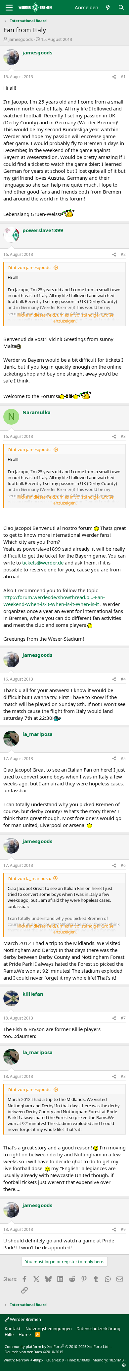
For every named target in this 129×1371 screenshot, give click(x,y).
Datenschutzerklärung (98, 1328)
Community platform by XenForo (57, 1346)
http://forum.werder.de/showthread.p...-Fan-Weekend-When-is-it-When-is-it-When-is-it (54, 600)
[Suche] (121, 7)
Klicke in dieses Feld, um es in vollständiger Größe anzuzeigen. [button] (65, 318)
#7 (123, 1018)
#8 (123, 1076)
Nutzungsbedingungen (48, 1328)
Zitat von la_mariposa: (29, 878)
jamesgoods (21, 39)
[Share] (114, 77)
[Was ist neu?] (108, 7)
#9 (123, 1229)
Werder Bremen (25, 1319)
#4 (123, 679)
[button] (124, 1365)
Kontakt (13, 1328)
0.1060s (83, 1359)
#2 (123, 254)
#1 (123, 76)
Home (25, 1334)
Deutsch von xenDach (34, 1351)
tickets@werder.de (43, 562)
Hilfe (9, 1334)
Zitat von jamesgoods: (29, 267)
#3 (123, 436)
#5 (123, 758)
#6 (123, 865)
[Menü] (9, 7)
